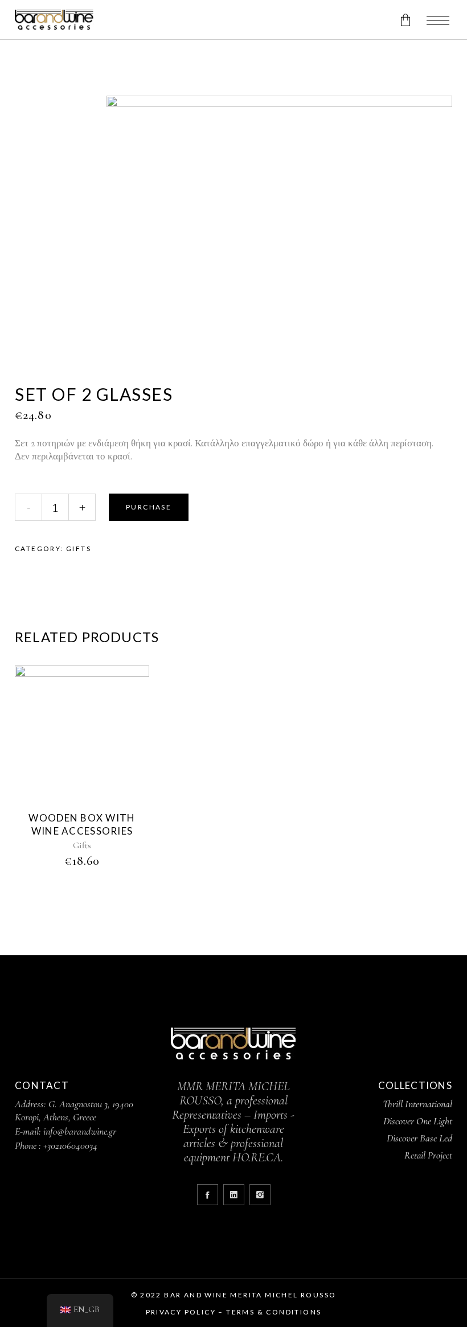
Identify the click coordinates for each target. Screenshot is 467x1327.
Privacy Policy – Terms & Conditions (234, 1312)
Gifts (78, 548)
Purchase (148, 507)
